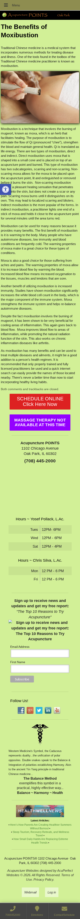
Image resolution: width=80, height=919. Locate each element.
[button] (5, 189)
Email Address (19, 646)
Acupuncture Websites (23, 870)
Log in (52, 892)
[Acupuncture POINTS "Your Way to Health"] (40, 15)
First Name (17, 662)
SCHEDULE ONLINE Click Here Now (40, 401)
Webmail (30, 892)
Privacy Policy (43, 879)
